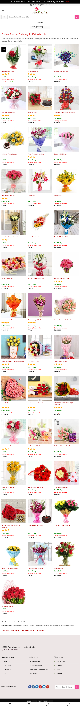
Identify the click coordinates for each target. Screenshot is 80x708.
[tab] (6, 626)
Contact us (7, 669)
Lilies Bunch (31, 195)
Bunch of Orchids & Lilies (62, 237)
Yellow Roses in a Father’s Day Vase (12, 361)
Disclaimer (33, 673)
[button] (2, 10)
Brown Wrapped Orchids (35, 320)
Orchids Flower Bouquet (35, 568)
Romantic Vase (58, 568)
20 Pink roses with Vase (61, 278)
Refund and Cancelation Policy (39, 669)
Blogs (58, 669)
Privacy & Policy (35, 661)
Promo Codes (61, 661)
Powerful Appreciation (8, 403)
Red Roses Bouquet (7, 606)
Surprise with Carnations (9, 446)
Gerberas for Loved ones (35, 487)
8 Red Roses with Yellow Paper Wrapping (63, 403)
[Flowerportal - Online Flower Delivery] (40, 10)
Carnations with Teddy (61, 487)
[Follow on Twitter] (37, 686)
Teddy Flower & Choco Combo (37, 403)
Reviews (59, 665)
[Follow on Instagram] (33, 686)
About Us (7, 661)
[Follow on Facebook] (30, 686)
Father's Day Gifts (7, 630)
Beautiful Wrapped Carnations (10, 237)
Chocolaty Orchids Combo (36, 525)
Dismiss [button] (67, 2)
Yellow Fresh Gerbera (8, 487)
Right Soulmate (32, 112)
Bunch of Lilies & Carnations (36, 278)
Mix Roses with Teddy (34, 446)
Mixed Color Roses (7, 278)
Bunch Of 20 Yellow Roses (9, 568)
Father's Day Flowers (37, 630)
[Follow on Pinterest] (40, 686)
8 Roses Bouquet (33, 71)
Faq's (5, 673)
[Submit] (77, 17)
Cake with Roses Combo (9, 154)
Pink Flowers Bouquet (8, 195)
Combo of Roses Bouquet (62, 525)
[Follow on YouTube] (47, 686)
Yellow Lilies (58, 195)
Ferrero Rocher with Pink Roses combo (66, 320)
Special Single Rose (7, 71)
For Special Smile (33, 361)
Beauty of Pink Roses (60, 154)
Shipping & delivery (36, 665)
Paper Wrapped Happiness (36, 154)
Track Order (7, 665)
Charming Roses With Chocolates (64, 112)
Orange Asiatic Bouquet (8, 320)
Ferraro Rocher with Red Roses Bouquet (11, 526)
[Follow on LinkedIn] (44, 686)
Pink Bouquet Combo (60, 361)
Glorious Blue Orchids (61, 71)
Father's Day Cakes (22, 630)
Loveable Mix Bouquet (8, 112)
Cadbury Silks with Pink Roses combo (65, 446)
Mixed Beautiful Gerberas (36, 237)
